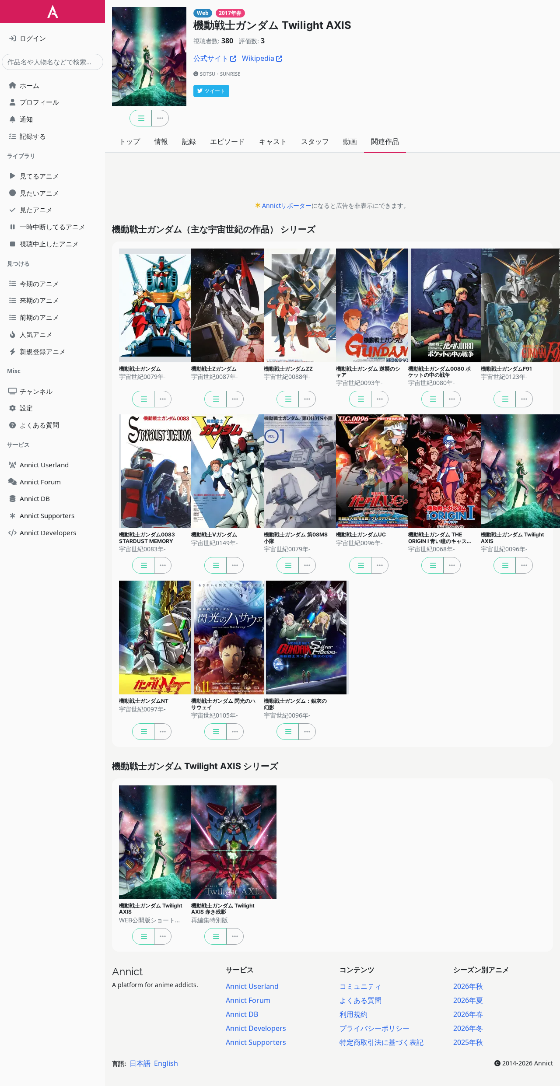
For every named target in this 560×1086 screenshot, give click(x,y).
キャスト (273, 141)
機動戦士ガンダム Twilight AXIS (272, 25)
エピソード (227, 141)
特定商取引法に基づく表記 (382, 1042)
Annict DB (242, 1014)
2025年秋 (468, 1042)
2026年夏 (468, 1000)
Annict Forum (248, 1000)
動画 (350, 141)
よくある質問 (361, 1000)
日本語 (140, 1063)
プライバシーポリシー (375, 1028)
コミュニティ (361, 986)
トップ (129, 141)
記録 (189, 141)
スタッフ (315, 141)
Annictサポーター (287, 205)
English (166, 1063)
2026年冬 (468, 1028)
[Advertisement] (332, 179)
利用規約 (354, 1014)
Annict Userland (252, 986)
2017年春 (230, 13)
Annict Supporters (256, 1042)
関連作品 (385, 141)
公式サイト (210, 58)
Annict (127, 971)
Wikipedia (258, 58)
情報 (161, 141)
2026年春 (468, 1014)
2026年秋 (468, 986)
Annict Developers (256, 1028)
